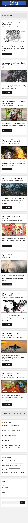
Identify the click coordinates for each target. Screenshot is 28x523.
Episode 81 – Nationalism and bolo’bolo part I (12, 374)
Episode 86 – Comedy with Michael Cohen (11, 217)
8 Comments (20, 180)
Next (24, 413)
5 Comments (21, 220)
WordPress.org (5, 492)
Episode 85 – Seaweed (9, 255)
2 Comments (20, 337)
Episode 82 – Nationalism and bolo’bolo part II (12, 334)
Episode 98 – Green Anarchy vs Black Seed (11, 433)
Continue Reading (7, 54)
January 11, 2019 (13, 26)
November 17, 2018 (13, 257)
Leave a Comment (22, 143)
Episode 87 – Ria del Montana (12, 178)
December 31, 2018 (13, 67)
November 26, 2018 (13, 220)
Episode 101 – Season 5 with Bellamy (10, 425)
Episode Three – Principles (12, 460)
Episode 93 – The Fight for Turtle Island (11, 445)
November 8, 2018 (13, 297)
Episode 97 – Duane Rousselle (9, 435)
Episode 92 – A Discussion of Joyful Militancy (12, 447)
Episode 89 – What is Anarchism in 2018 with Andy (13, 102)
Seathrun (4, 463)
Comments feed (6, 490)
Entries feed (5, 487)
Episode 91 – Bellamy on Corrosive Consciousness (14, 23)
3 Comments (20, 26)
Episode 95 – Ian (6, 440)
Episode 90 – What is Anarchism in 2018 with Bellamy (13, 64)
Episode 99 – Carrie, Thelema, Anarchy (11, 430)
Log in (3, 485)
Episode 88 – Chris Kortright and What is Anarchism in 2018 (13, 140)
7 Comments (21, 67)
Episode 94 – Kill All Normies (8, 442)
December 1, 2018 (13, 180)
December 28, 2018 (13, 105)
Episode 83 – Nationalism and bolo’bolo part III (12, 294)
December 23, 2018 (13, 143)
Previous (5, 413)
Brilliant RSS (7, 422)
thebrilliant (6, 26)
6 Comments (21, 105)
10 (20, 413)
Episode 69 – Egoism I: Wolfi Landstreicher (15, 472)
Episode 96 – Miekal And (7, 438)
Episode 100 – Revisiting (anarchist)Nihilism (12, 428)
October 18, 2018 (13, 337)
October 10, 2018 (13, 377)
